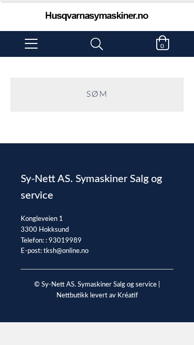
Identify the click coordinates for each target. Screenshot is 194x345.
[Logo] (97, 11)
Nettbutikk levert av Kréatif (97, 295)
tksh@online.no (65, 251)
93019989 (65, 240)
